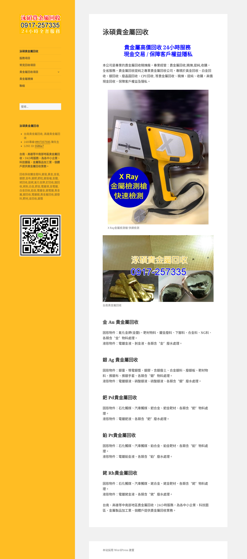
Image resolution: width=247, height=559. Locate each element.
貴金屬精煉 (26, 79)
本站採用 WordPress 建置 (118, 550)
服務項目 (24, 58)
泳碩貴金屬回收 (28, 51)
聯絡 (22, 86)
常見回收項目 (27, 65)
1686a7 (39, 146)
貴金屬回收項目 (28, 72)
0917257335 (42, 142)
